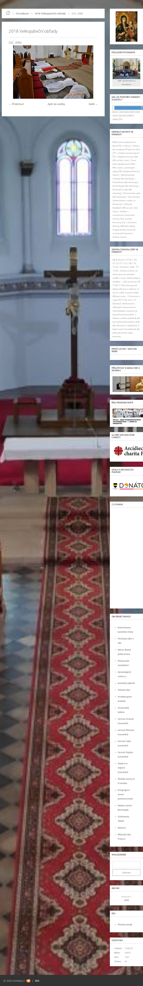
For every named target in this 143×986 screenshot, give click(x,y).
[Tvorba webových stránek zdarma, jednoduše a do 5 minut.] (28, 981)
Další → (93, 104)
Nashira (122, 827)
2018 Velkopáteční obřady (50, 13)
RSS (37, 980)
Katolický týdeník (126, 683)
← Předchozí (16, 104)
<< (116, 898)
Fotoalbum (22, 13)
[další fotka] (92, 72)
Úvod (8, 13)
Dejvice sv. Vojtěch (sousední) (123, 768)
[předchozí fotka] (14, 72)
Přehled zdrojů (125, 924)
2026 (126, 900)
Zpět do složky (56, 104)
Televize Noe (124, 689)
